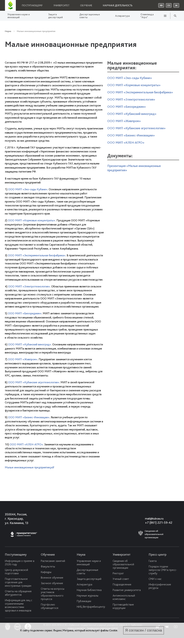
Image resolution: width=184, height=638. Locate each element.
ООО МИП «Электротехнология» (29, 286)
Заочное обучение (52, 583)
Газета (153, 561)
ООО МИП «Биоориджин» (25, 313)
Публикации (84, 601)
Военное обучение (52, 577)
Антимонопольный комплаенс (124, 597)
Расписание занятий (53, 561)
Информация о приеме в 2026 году (19, 562)
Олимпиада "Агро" (147, 16)
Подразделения (122, 584)
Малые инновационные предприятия (135, 40)
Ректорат (118, 573)
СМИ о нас (155, 579)
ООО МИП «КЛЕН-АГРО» (26, 444)
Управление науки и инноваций (19, 16)
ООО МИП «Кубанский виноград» (29, 344)
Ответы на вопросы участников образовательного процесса (52, 594)
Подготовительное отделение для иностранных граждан (18, 582)
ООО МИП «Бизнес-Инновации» (28, 417)
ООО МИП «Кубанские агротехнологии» (33, 382)
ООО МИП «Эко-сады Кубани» (27, 189)
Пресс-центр (157, 554)
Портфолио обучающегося (49, 606)
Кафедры (46, 572)
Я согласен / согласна (143, 630)
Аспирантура (122, 15)
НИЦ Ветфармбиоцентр (91, 606)
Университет (61, 5)
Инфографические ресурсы (160, 586)
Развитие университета (127, 590)
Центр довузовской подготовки (16, 571)
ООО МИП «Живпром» (22, 359)
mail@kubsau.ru (154, 518)
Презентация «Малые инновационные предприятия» (134, 168)
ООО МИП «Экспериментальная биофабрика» (36, 255)
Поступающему (32, 5)
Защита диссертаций (55, 16)
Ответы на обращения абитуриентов (18, 593)
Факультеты (48, 566)
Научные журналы (87, 595)
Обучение (86, 5)
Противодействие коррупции (123, 606)
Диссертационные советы (89, 16)
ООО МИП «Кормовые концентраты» (31, 220)
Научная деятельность (117, 5)
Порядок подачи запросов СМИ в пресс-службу (163, 570)
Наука (8, 31)
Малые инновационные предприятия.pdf (29, 467)
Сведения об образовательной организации (123, 564)
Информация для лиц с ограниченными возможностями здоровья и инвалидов (18, 605)
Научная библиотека (89, 590)
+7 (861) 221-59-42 (158, 522)
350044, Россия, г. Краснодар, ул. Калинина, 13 (16, 518)
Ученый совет (121, 579)
